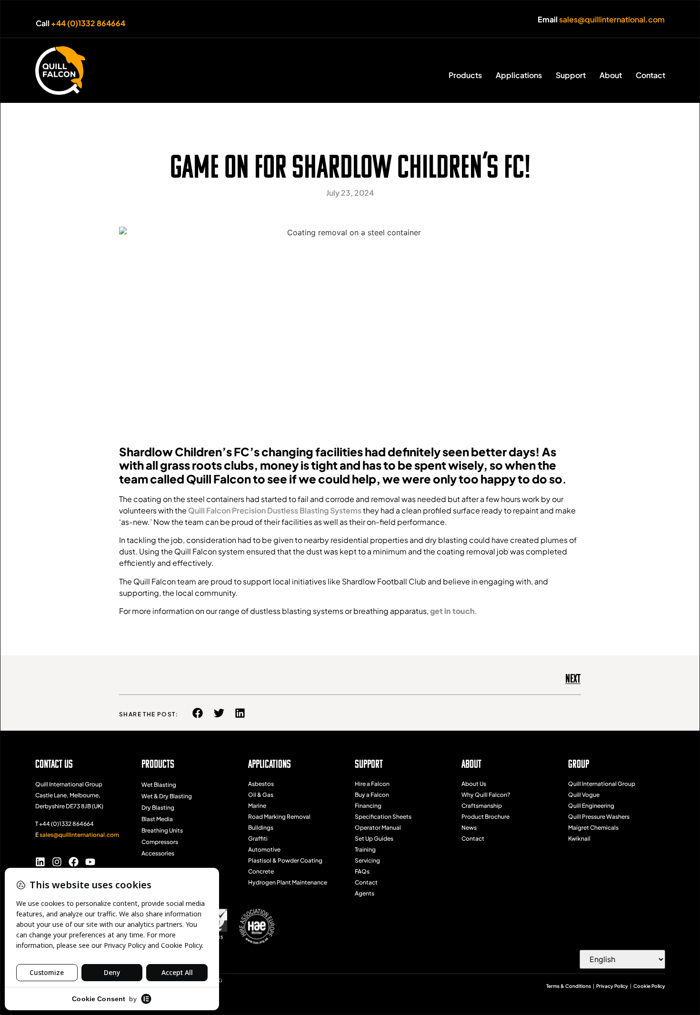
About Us (473, 783)
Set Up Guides (374, 838)
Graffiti (258, 838)
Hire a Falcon (372, 783)
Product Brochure (485, 816)
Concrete (261, 871)
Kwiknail (579, 838)
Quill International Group (601, 783)
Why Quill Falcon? (485, 794)
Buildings (260, 827)
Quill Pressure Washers (599, 816)
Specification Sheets (383, 816)
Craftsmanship (481, 805)
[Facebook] (74, 862)
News (469, 827)
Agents (364, 893)
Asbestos (261, 783)
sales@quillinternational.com (612, 19)
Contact (366, 882)
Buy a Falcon (372, 794)
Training (365, 849)
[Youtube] (90, 862)
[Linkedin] (40, 862)
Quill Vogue (584, 794)
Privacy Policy (612, 986)
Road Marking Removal (279, 816)
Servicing (367, 860)
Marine (257, 805)
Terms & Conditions (568, 986)
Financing (368, 805)
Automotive (264, 849)
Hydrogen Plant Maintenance (287, 882)
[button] (197, 713)
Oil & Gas (260, 794)
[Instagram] (57, 862)
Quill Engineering (591, 805)
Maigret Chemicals (593, 827)
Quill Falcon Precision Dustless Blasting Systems (274, 510)
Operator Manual (378, 827)
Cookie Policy (649, 986)
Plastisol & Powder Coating (285, 860)
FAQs (362, 871)
